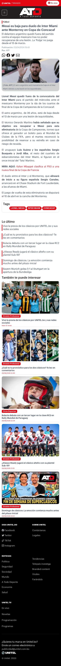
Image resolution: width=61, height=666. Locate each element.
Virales (35, 574)
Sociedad (7, 572)
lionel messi (18, 208)
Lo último (8, 221)
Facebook (9, 530)
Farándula (37, 579)
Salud (5, 592)
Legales (36, 535)
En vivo (53, 3)
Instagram (9, 546)
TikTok (7, 541)
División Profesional (11, 316)
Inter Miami (34, 208)
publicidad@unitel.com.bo (15, 649)
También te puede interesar (21, 277)
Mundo (5, 577)
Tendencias (38, 559)
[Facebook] (8, 55)
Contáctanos (38, 530)
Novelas (6, 614)
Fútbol (6, 22)
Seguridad (7, 567)
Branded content (41, 569)
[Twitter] (13, 55)
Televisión (16, 3)
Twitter (8, 535)
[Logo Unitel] (30, 12)
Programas (7, 626)
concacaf (49, 208)
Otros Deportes (9, 411)
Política (5, 562)
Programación (9, 620)
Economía (7, 587)
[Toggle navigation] (4, 12)
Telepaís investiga (41, 564)
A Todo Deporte (10, 582)
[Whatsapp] (3, 55)
